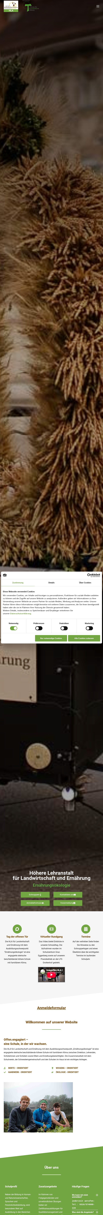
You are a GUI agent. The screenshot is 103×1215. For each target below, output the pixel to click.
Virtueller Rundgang (51, 936)
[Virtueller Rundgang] (51, 929)
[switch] (38, 628)
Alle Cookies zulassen (84, 638)
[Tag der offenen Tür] (17, 929)
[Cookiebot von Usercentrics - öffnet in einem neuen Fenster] (89, 575)
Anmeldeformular (51, 1008)
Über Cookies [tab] (85, 582)
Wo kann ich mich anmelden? (80, 1196)
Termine (85, 936)
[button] (85, 1196)
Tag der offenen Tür (17, 936)
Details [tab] (51, 582)
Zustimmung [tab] (17, 582)
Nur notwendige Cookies (51, 638)
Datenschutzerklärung (20, 613)
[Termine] (85, 929)
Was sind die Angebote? (83, 1212)
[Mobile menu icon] (97, 6)
